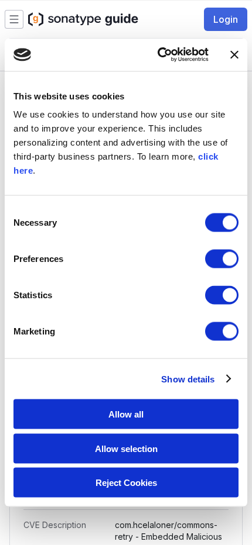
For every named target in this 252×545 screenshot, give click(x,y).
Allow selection (126, 448)
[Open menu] (14, 19)
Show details (187, 379)
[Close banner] (234, 54)
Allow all (126, 414)
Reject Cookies (126, 483)
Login (225, 19)
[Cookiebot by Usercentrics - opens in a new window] (158, 55)
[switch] (222, 259)
